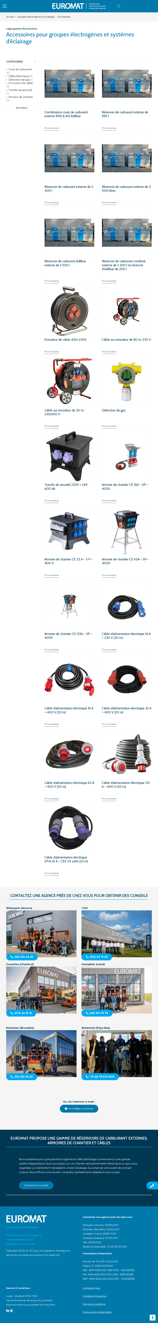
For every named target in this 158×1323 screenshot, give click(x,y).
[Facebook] (7, 1310)
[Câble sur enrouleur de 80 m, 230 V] (127, 317)
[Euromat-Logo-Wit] (40, 1219)
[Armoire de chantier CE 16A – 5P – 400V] (127, 464)
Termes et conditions (94, 1304)
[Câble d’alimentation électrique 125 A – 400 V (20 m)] (127, 762)
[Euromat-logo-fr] (79, 6)
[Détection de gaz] (127, 390)
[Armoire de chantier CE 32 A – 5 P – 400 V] (69, 539)
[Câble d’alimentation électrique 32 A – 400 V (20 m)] (127, 688)
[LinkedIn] (11, 1310)
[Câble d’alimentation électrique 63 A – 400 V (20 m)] (69, 762)
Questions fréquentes (94, 1296)
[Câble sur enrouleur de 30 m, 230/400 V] (69, 390)
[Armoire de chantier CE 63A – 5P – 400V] (127, 539)
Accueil (10, 16)
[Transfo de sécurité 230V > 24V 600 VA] (69, 464)
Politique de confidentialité (97, 1312)
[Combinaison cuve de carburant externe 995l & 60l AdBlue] (69, 92)
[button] (4, 6)
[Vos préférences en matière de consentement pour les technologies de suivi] (153, 1318)
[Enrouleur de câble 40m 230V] (69, 317)
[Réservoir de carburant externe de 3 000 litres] (127, 166)
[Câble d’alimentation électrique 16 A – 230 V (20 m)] (127, 613)
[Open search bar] (118, 6)
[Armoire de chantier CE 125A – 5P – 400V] (69, 613)
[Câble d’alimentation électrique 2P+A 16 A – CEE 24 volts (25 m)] (69, 837)
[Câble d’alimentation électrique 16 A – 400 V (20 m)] (69, 688)
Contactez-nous (91, 1288)
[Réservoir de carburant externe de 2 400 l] (69, 166)
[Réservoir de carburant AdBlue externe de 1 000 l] (69, 243)
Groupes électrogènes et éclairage (35, 16)
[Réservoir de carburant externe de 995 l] (127, 92)
